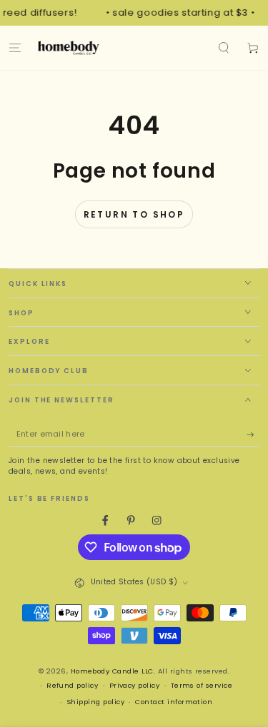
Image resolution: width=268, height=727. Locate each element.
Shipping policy (95, 701)
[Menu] (15, 47)
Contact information (173, 701)
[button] (224, 47)
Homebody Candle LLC (112, 671)
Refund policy (72, 685)
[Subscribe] (253, 434)
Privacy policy (134, 685)
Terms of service (202, 685)
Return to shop (134, 214)
